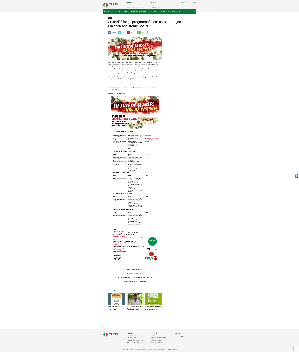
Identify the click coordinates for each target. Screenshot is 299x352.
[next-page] (111, 314)
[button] (194, 11)
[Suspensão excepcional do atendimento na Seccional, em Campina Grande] (116, 299)
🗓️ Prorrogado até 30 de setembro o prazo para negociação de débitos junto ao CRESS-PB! (135, 308)
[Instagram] (193, 3)
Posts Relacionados (115, 291)
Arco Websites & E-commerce (171, 349)
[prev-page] (109, 314)
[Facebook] (191, 3)
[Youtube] (195, 3)
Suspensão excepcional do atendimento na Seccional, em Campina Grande (115, 308)
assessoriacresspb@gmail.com (137, 281)
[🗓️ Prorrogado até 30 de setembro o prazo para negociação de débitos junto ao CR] (135, 299)
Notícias (109, 17)
